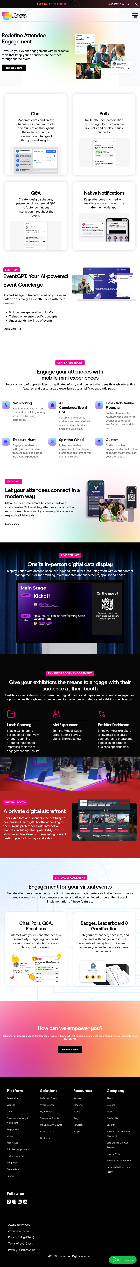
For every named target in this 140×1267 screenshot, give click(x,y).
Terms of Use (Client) (20, 1243)
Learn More (9, 328)
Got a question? (125, 1260)
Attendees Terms (18, 1231)
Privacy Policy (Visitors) (22, 1250)
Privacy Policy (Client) (21, 1237)
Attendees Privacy (19, 1224)
